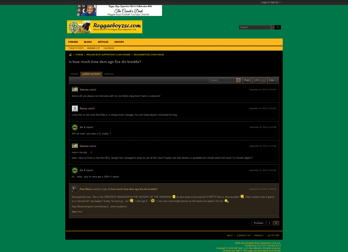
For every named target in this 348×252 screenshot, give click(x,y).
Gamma (84, 89)
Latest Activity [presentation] (91, 74)
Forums (73, 42)
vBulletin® (262, 245)
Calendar (108, 48)
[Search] (278, 27)
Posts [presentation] (74, 74)
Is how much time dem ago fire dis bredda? (133, 189)
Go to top (273, 235)
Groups (119, 42)
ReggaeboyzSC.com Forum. (149, 55)
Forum (79, 55)
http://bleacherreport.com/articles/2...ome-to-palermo (99, 206)
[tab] (74, 74)
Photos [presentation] (109, 74)
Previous (258, 223)
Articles (103, 42)
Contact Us (243, 235)
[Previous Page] (261, 80)
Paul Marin (86, 189)
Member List (93, 48)
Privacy (259, 235)
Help (230, 235)
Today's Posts (76, 48)
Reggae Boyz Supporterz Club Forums (108, 55)
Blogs (88, 42)
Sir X (82, 127)
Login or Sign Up (269, 2)
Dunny (83, 108)
